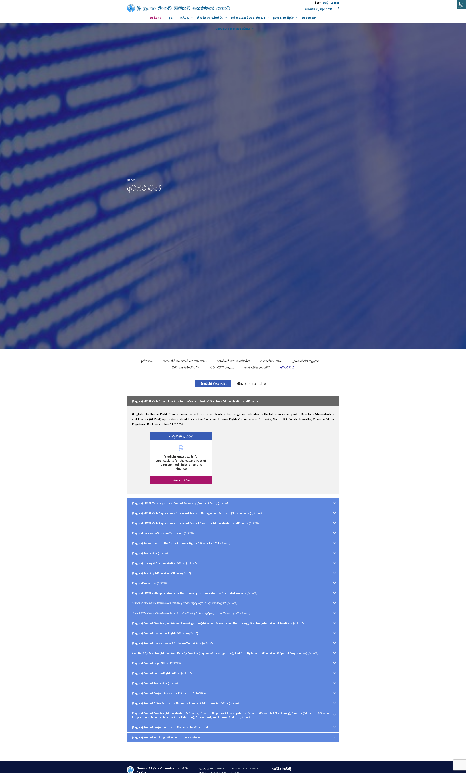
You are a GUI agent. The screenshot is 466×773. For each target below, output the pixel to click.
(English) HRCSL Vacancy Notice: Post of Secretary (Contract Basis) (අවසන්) (180, 503)
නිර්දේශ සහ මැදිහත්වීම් (210, 17)
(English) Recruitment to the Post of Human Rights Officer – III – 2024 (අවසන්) (181, 543)
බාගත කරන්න (181, 480)
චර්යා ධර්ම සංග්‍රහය (222, 367)
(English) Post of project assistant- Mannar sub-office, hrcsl (170, 727)
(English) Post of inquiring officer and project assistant (167, 737)
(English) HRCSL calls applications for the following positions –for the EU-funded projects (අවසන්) (194, 593)
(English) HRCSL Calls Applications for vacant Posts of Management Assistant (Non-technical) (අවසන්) (197, 513)
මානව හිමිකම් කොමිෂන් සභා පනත (185, 361)
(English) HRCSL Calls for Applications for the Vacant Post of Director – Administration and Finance (195, 401)
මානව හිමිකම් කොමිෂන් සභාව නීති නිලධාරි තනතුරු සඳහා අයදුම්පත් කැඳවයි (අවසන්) (184, 603)
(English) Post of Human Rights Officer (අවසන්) (162, 673)
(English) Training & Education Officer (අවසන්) (161, 573)
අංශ (170, 17)
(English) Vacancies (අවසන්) (150, 583)
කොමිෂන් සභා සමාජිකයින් (233, 361)
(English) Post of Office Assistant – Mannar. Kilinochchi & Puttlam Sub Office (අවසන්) (186, 703)
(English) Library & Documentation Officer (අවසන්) (164, 563)
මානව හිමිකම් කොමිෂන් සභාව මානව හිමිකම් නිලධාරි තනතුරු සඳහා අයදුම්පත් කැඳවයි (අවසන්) (191, 613)
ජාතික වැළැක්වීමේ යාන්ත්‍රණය (248, 17)
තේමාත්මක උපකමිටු (257, 367)
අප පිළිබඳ (155, 17)
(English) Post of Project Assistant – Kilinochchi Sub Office (169, 693)
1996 (329, 9)
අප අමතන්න (309, 17)
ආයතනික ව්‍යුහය (271, 361)
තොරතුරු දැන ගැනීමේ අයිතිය (233, 28)
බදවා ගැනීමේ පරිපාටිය (186, 367)
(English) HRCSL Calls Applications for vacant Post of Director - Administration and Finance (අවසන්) (196, 523)
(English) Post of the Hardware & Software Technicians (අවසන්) (172, 643)
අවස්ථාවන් (287, 367)
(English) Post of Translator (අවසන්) (155, 683)
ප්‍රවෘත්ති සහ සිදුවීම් (283, 17)
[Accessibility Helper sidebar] (461, 4)
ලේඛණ (184, 17)
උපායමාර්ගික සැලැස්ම (305, 361)
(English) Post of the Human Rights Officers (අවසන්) (165, 633)
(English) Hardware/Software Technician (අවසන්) (163, 533)
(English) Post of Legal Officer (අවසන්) (156, 663)
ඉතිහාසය (147, 361)
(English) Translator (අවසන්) (150, 553)
